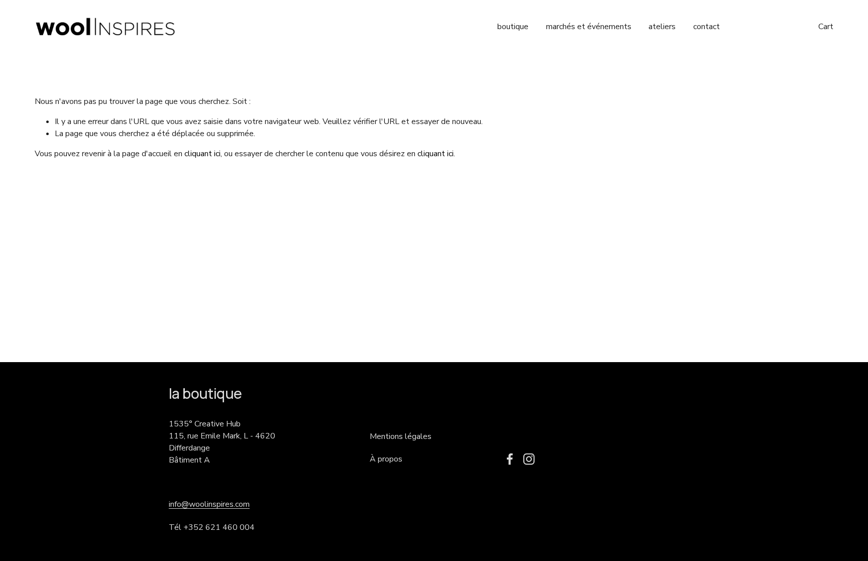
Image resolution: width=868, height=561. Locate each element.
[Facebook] (510, 459)
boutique (512, 26)
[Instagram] (529, 459)
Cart (825, 26)
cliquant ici (202, 153)
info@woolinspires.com (209, 504)
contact (706, 26)
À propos (386, 459)
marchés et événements (588, 26)
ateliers (662, 26)
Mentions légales (400, 436)
